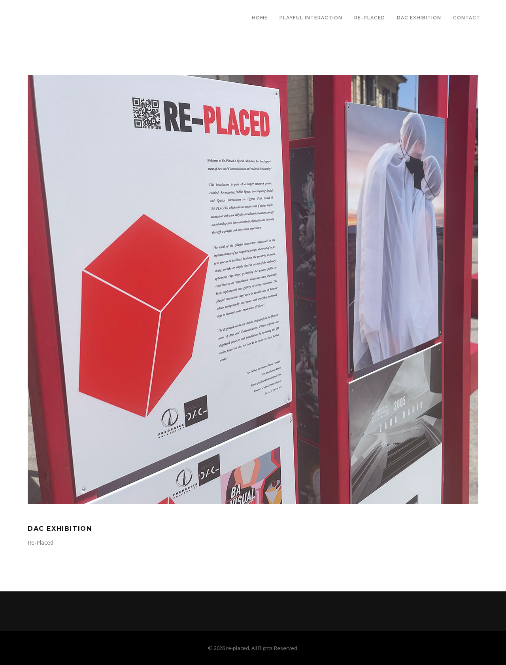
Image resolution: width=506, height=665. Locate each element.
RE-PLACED (369, 18)
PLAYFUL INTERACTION (310, 18)
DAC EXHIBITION (419, 18)
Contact (466, 18)
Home (260, 18)
